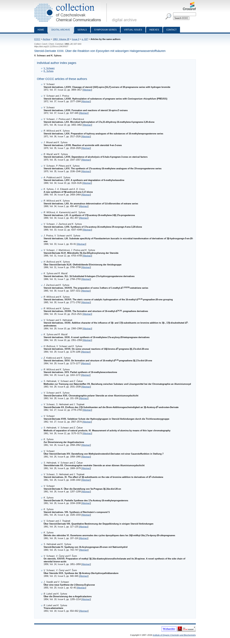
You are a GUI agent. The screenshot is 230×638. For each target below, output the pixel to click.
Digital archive (60, 29)
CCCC (37, 39)
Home (41, 29)
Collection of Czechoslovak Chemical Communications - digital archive (71, 3)
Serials (82, 29)
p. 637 (85, 39)
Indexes (154, 29)
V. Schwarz (49, 68)
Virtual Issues (133, 29)
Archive (46, 39)
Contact (171, 29)
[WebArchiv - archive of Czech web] (169, 631)
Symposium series (105, 29)
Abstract (87, 90)
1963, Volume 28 (61, 39)
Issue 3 (75, 39)
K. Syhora (48, 71)
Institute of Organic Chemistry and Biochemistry (174, 635)
